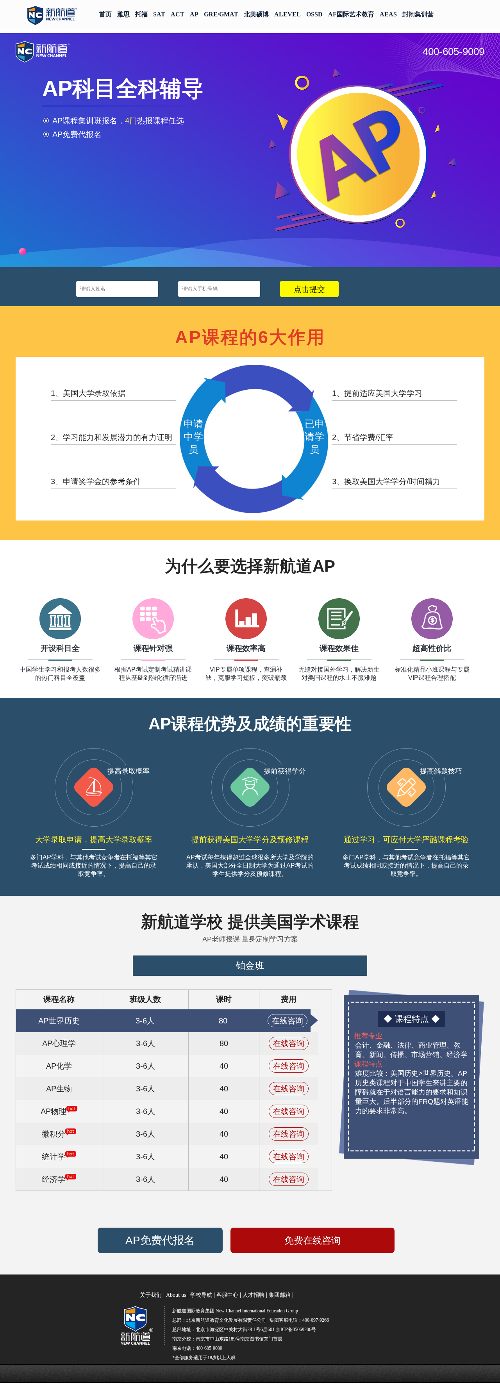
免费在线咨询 (312, 1240)
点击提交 (309, 289)
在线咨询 (287, 1020)
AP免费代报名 (160, 1240)
